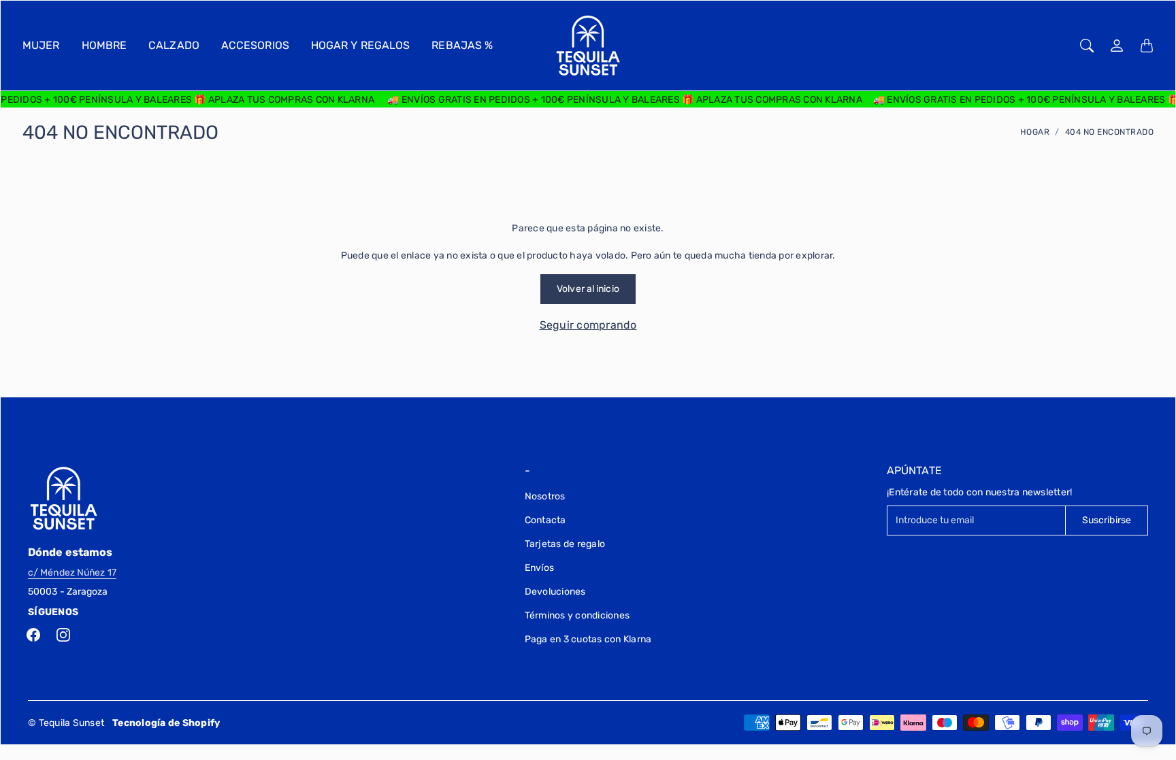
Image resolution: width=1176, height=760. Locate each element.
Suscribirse (1106, 520)
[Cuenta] (1117, 46)
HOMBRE (104, 45)
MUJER (41, 45)
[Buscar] (1087, 46)
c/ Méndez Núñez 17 (72, 572)
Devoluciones (555, 591)
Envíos (540, 568)
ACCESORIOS (255, 45)
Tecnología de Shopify (166, 723)
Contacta (545, 520)
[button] (33, 635)
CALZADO (173, 45)
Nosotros (545, 496)
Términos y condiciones (577, 615)
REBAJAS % (462, 45)
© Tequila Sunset (66, 723)
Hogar (1035, 132)
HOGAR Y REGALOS (360, 45)
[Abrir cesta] (1147, 46)
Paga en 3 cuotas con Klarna (588, 639)
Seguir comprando (588, 324)
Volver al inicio (588, 289)
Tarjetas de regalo (565, 544)
